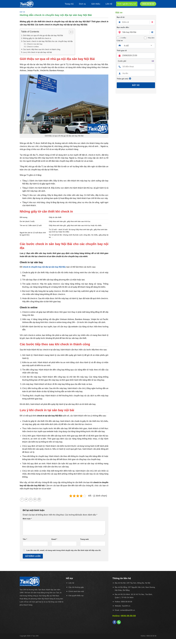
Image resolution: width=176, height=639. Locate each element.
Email (54, 539)
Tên (25, 539)
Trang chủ (69, 4)
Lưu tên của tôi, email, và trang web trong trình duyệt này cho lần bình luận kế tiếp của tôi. (63, 550)
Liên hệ (109, 4)
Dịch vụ (82, 4)
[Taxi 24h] (30, 4)
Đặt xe (22, 12)
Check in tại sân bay (34, 44)
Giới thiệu (95, 4)
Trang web (84, 539)
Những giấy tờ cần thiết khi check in (37, 38)
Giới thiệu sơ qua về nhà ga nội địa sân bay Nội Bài (43, 35)
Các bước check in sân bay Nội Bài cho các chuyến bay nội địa (48, 41)
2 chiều (123, 38)
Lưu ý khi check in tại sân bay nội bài (37, 52)
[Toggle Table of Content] (70, 32)
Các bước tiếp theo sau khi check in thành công (41, 49)
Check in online (33, 47)
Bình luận (27, 519)
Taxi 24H (35, 636)
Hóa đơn (151, 38)
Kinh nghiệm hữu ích (127, 4)
